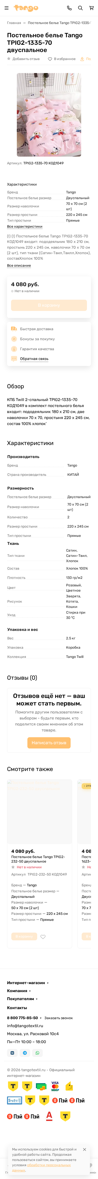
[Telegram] (25, 1053)
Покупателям (20, 999)
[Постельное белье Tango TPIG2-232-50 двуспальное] (39, 812)
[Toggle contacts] (69, 8)
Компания (17, 991)
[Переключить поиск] (80, 8)
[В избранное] (43, 937)
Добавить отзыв (26, 59)
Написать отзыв (49, 742)
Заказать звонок (58, 1018)
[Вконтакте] (12, 1053)
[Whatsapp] (37, 1053)
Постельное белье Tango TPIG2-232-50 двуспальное (38, 859)
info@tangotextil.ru (25, 1025)
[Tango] (26, 7)
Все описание (19, 265)
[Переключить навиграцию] (6, 8)
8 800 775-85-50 (22, 1018)
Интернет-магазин (26, 983)
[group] (49, 115)
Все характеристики (24, 226)
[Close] (84, 1149)
